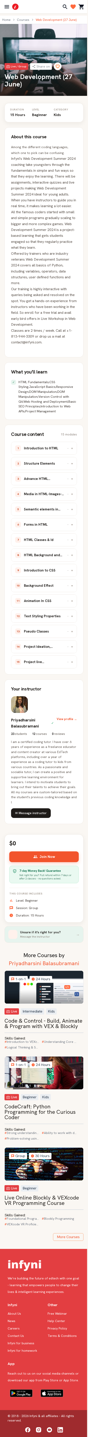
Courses (23, 20)
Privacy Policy (57, 1328)
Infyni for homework (22, 1351)
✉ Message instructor (31, 813)
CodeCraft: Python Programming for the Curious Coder (40, 1112)
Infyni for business (21, 1343)
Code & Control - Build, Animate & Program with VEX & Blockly (43, 1023)
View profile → (67, 719)
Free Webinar (57, 1314)
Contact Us (16, 1336)
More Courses (68, 1237)
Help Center (56, 1321)
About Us (14, 1314)
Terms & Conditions (62, 1336)
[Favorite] (58, 66)
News (11, 1321)
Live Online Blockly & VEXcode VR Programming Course (42, 1200)
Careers (14, 1328)
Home (6, 20)
